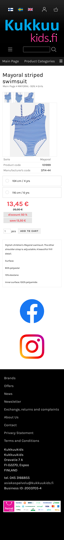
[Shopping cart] (55, 9)
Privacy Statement (18, 433)
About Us (11, 417)
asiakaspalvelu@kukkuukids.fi (29, 483)
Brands (10, 378)
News (8, 394)
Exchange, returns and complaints (31, 409)
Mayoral (45, 159)
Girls (40, 86)
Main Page (10, 61)
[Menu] (61, 61)
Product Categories (39, 61)
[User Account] (44, 9)
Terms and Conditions (21, 441)
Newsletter (12, 401)
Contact (10, 425)
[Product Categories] (10, 49)
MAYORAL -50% (26, 86)
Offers (9, 386)
